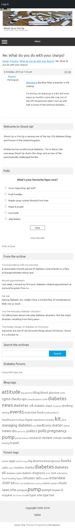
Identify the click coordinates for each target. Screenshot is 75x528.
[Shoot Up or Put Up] (37, 30)
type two (48, 495)
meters (54, 483)
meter (57, 425)
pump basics (22, 438)
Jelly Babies (14, 219)
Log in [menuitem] (5, 4)
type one (35, 495)
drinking (67, 405)
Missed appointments (13, 280)
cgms (6, 399)
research (35, 437)
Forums (14, 61)
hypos (19, 478)
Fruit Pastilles (15, 194)
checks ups (19, 399)
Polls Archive (8, 246)
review (47, 438)
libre (64, 420)
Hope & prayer (16, 206)
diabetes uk (24, 405)
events (17, 411)
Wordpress (54, 525)
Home (6, 61)
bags (25, 461)
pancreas (21, 431)
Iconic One (19, 525)
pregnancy (56, 430)
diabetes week (14, 473)
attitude (11, 392)
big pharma (27, 393)
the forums (17, 495)
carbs (62, 393)
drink (48, 473)
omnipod (22, 490)
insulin (50, 419)
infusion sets (32, 478)
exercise (30, 412)
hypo (29, 419)
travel (14, 443)
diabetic (27, 473)
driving (5, 412)
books (66, 461)
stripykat (7, 495)
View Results (37, 237)
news (6, 431)
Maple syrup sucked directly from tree (28, 200)
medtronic (44, 425)
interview (57, 478)
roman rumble (62, 437)
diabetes (44, 466)
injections (39, 419)
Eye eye (6, 296)
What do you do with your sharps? (37, 61)
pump (8, 437)
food (40, 412)
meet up (39, 483)
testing (6, 443)
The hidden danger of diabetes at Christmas (25, 327)
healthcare (8, 419)
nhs (14, 431)
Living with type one (12, 372)
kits (17, 483)
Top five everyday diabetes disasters (21, 311)
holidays (20, 420)
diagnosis (57, 406)
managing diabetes (17, 425)
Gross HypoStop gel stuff (21, 188)
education (62, 473)
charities (19, 467)
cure (45, 399)
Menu (37, 41)
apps (12, 461)
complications (34, 399)
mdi (34, 426)
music (67, 425)
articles (19, 461)
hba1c (56, 412)
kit (58, 419)
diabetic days (43, 405)
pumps (46, 490)
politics (31, 431)
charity (29, 467)
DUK (53, 473)
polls (42, 430)
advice (5, 461)
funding (48, 412)
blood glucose (49, 392)
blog (36, 392)
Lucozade (13, 213)
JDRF (6, 483)
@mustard (31, 82)
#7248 (67, 72)
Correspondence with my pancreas (20, 265)
